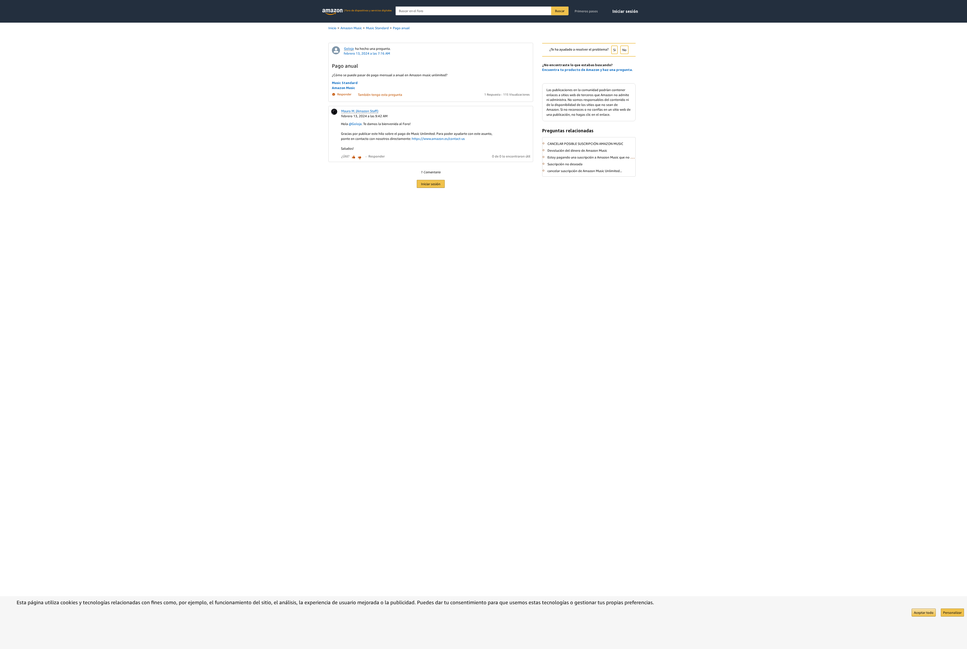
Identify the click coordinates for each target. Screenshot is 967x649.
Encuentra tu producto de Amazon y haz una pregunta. (587, 70)
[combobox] (482, 11)
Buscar (560, 11)
